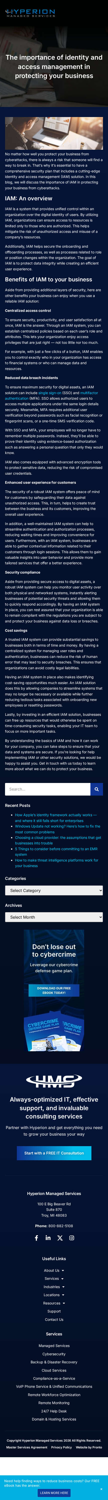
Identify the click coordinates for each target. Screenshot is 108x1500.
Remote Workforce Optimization (54, 1395)
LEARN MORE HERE (54, 1493)
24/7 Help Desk (54, 1411)
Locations (52, 1295)
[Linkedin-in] (48, 1238)
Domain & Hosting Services (54, 1419)
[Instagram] (72, 1238)
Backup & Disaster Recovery (54, 1362)
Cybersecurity (54, 1354)
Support (54, 1311)
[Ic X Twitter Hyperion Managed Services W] (60, 1238)
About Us (51, 1270)
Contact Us (54, 1319)
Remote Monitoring (54, 1403)
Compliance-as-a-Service (54, 1378)
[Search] (96, 789)
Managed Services (54, 1345)
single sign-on (49, 393)
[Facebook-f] (36, 1238)
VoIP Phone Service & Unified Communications (54, 1386)
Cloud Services (54, 1370)
